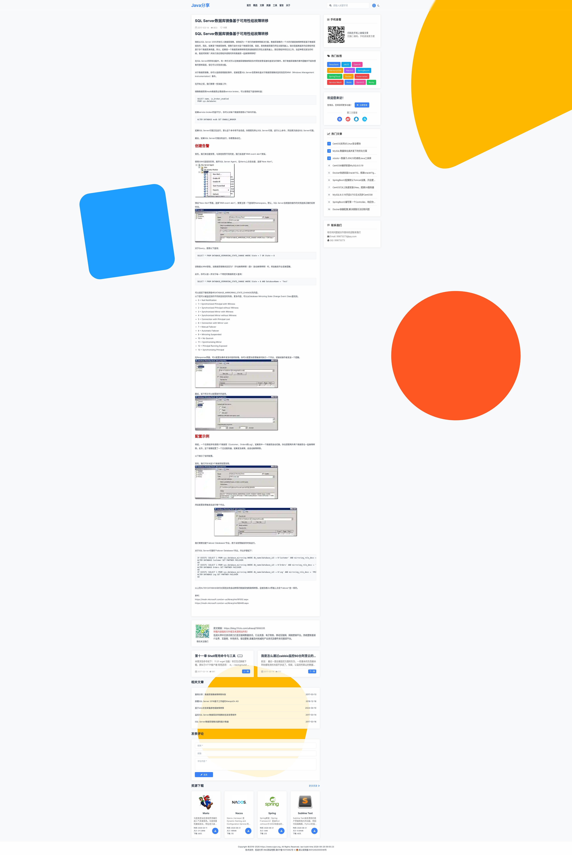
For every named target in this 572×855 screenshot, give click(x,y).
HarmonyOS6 (335, 70)
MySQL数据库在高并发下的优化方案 (350, 151)
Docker (348, 76)
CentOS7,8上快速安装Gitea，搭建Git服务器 (353, 187)
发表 (205, 774)
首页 (249, 5)
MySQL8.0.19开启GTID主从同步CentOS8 (353, 194)
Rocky (371, 82)
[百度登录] (339, 119)
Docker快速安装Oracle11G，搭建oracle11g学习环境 (354, 173)
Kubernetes (361, 76)
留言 (281, 5)
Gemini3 (360, 82)
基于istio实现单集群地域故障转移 (209, 708)
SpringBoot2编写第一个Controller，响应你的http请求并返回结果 (354, 202)
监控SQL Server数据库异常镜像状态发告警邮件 (215, 715)
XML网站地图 (269, 850)
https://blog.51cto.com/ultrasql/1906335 (244, 628)
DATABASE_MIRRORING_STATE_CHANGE (233, 292)
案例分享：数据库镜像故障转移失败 (210, 694)
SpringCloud (334, 76)
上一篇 (246, 671)
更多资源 (313, 786)
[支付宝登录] (364, 119)
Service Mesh (335, 82)
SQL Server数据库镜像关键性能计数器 (212, 721)
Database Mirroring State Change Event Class (270, 296)
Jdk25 (346, 64)
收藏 (225, 28)
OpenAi (357, 64)
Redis (349, 82)
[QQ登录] (356, 119)
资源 (268, 5)
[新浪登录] (348, 119)
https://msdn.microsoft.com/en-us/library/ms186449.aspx (222, 603)
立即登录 (363, 105)
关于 (288, 5)
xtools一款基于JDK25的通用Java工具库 (352, 158)
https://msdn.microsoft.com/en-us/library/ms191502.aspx (221, 599)
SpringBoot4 (363, 70)
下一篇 (312, 671)
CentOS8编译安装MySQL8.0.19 (348, 165)
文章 (262, 5)
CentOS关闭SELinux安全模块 (347, 143)
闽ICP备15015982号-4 (285, 850)
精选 (255, 5)
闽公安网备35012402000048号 (313, 850)
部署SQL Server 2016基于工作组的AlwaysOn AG (217, 701)
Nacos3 (349, 70)
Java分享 (200, 5)
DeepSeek (334, 64)
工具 (275, 5)
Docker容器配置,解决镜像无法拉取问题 (351, 209)
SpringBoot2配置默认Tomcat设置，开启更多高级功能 (354, 180)
